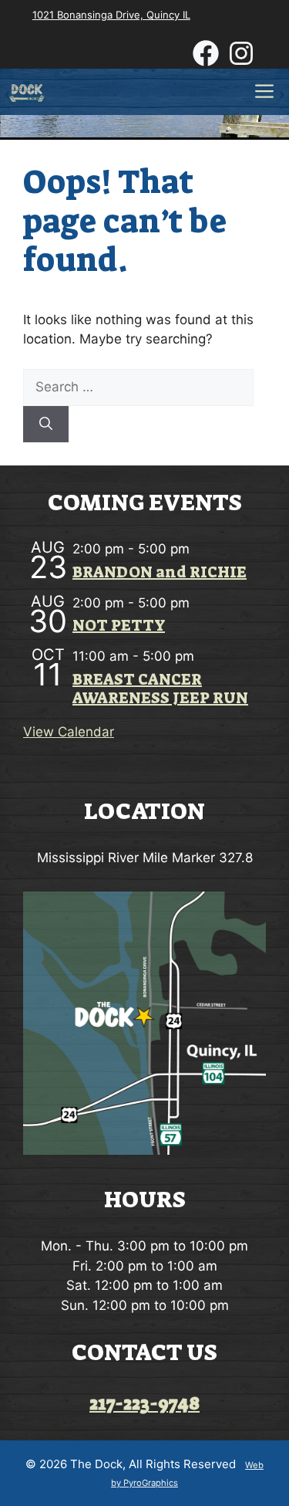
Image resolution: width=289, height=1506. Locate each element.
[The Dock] (27, 92)
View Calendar (68, 731)
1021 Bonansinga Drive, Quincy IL (111, 14)
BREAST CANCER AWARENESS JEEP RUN (160, 688)
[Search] (46, 424)
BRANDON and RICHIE (159, 572)
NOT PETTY (118, 625)
